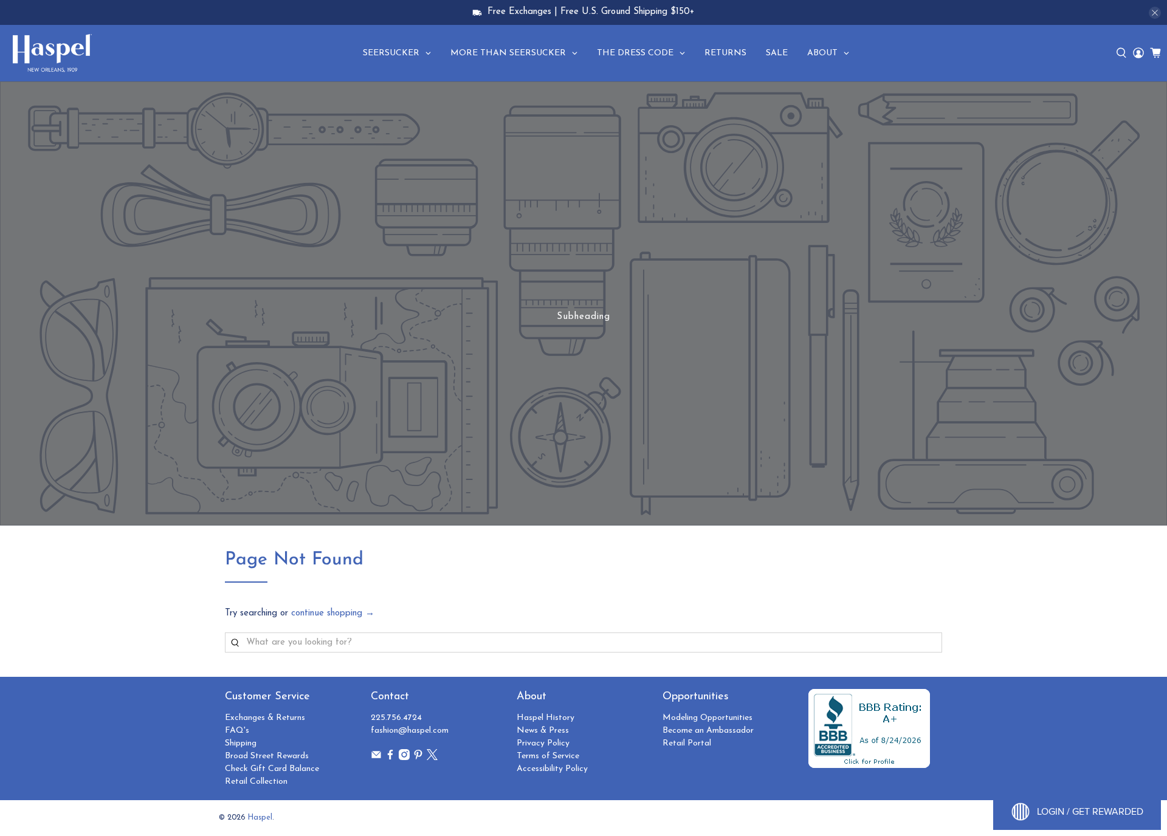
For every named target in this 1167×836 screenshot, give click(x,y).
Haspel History (545, 717)
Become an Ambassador (708, 730)
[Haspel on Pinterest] (418, 757)
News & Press (543, 730)
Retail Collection (256, 781)
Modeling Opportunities (707, 717)
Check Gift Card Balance (272, 768)
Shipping (240, 743)
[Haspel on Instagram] (404, 757)
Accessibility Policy (552, 768)
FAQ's (237, 730)
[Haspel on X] (432, 757)
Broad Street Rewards (267, 756)
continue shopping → (332, 613)
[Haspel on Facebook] (390, 757)
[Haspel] (52, 53)
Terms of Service (548, 756)
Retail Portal (687, 743)
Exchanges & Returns (265, 717)
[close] (1155, 13)
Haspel (260, 817)
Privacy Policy (543, 743)
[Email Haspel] (376, 757)
